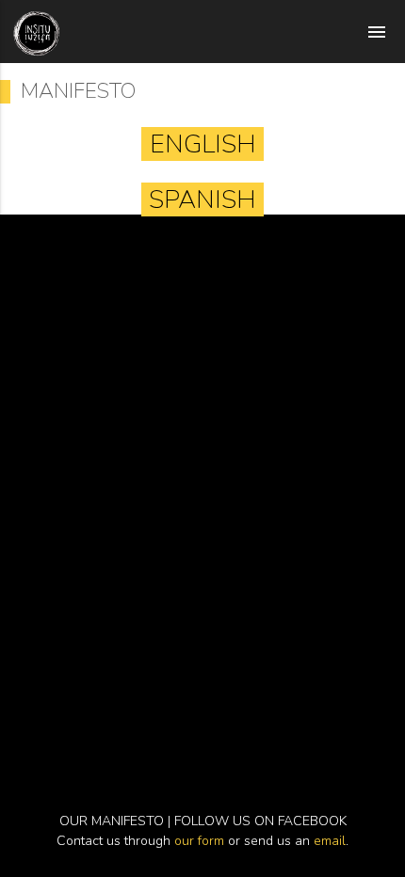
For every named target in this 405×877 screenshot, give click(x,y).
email (330, 841)
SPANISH (202, 199)
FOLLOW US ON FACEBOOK (260, 821)
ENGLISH (203, 144)
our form (199, 841)
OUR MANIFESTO (111, 821)
